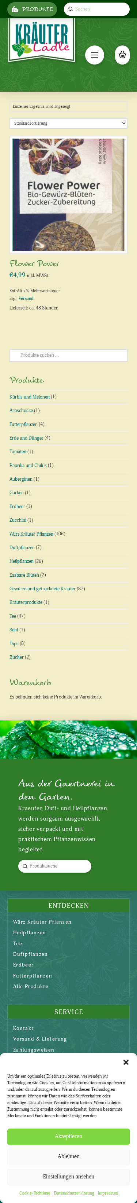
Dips (14, 644)
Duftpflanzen (22, 548)
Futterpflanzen (23, 425)
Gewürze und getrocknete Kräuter (42, 589)
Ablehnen (69, 1156)
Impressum (108, 1193)
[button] (126, 1062)
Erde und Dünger (26, 438)
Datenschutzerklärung (74, 1193)
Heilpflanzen (21, 561)
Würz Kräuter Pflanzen (31, 534)
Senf (13, 630)
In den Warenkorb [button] (71, 240)
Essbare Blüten (24, 575)
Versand (26, 298)
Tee (12, 616)
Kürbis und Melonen (29, 397)
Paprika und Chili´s (28, 466)
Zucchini (17, 520)
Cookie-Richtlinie (34, 1193)
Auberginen (21, 479)
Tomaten (17, 452)
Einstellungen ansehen (68, 1176)
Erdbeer (17, 507)
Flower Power (34, 263)
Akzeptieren (68, 1136)
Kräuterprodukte (25, 602)
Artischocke (21, 411)
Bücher (16, 657)
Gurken (16, 493)
